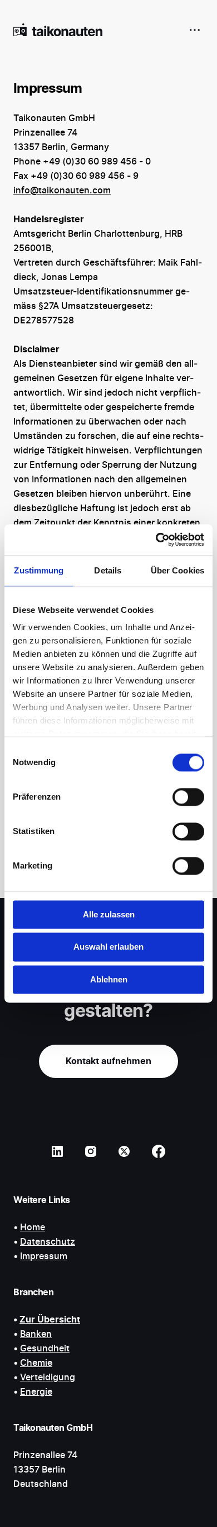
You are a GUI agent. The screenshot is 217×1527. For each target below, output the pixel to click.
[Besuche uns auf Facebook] (158, 1151)
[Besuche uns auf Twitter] (124, 1151)
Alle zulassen (109, 914)
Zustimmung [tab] (38, 570)
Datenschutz (47, 1241)
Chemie (36, 1363)
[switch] (188, 797)
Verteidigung (47, 1377)
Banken (36, 1334)
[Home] (57, 29)
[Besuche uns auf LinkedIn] (57, 1151)
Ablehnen (108, 979)
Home (32, 1227)
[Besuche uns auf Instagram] (90, 1151)
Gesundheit (45, 1348)
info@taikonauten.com (62, 190)
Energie (36, 1392)
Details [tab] (107, 570)
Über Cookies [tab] (177, 570)
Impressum (43, 1256)
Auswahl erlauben (108, 947)
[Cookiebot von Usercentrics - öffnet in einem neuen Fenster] (156, 539)
